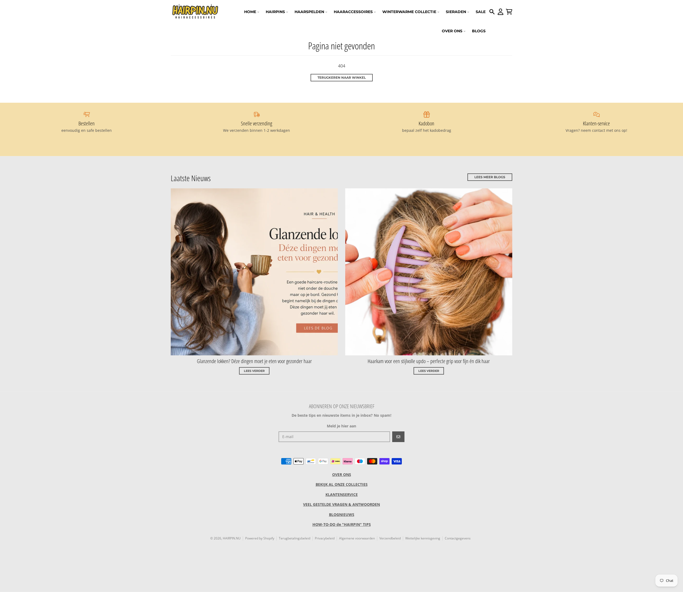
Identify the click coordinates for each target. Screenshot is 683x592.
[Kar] (509, 12)
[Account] (500, 12)
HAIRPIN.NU (232, 538)
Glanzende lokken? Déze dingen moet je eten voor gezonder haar (254, 361)
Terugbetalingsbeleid (294, 538)
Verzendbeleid (390, 538)
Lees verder (254, 371)
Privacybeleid (325, 538)
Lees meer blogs (489, 177)
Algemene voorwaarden (357, 538)
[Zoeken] (492, 12)
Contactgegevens (458, 538)
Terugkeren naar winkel (341, 78)
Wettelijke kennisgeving (422, 538)
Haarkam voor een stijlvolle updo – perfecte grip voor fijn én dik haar (429, 361)
